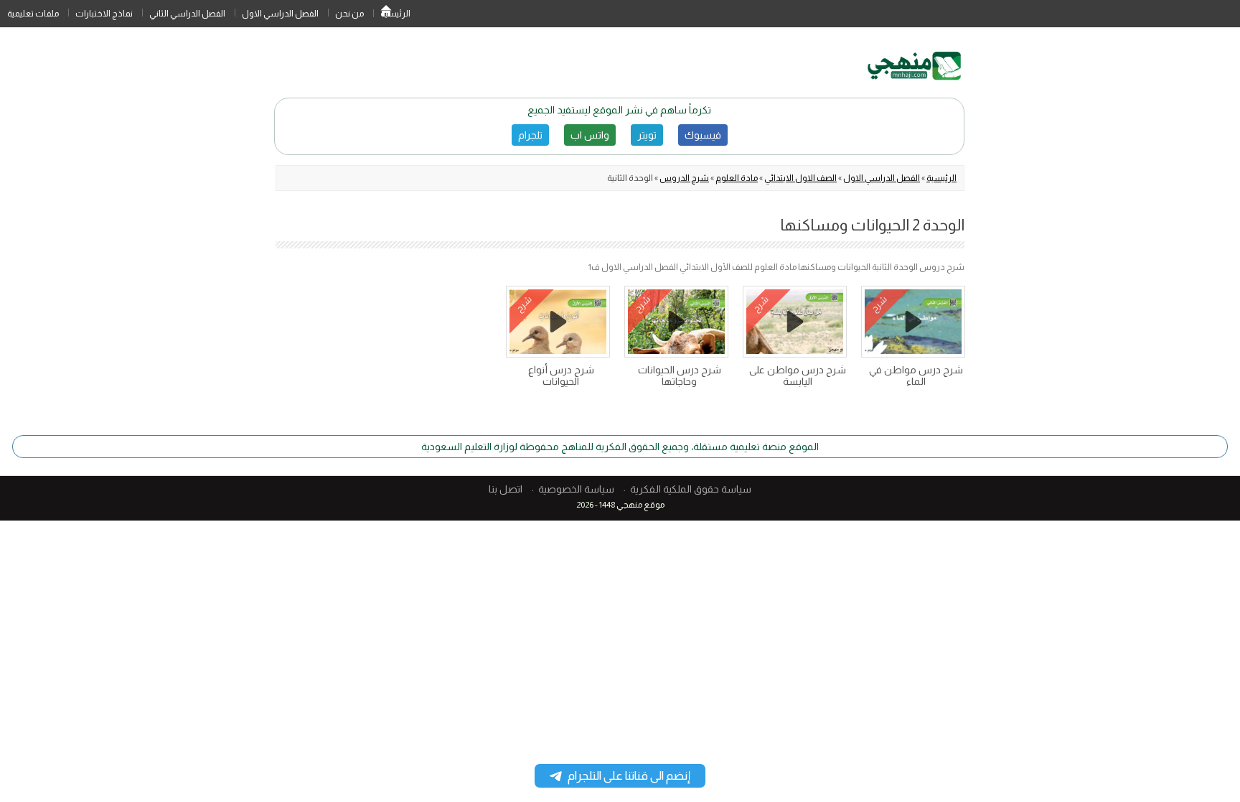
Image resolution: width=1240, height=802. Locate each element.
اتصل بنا (505, 489)
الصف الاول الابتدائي (800, 178)
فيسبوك (703, 135)
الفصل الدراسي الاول (280, 14)
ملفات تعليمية (33, 14)
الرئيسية (386, 14)
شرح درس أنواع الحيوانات (561, 375)
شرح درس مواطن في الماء (916, 375)
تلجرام (530, 135)
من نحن (349, 14)
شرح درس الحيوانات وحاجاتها (679, 375)
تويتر (647, 135)
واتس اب (589, 135)
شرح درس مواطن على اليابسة (797, 375)
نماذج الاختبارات (104, 14)
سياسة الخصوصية (576, 489)
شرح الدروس (684, 178)
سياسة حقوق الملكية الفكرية (690, 489)
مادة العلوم (736, 178)
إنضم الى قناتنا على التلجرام (629, 776)
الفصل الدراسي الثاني (187, 14)
